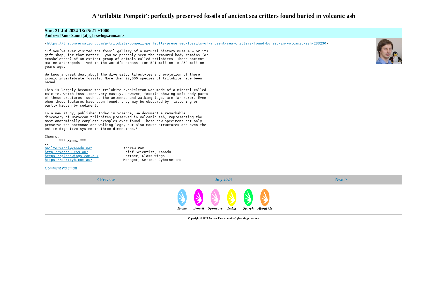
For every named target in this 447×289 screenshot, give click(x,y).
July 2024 (223, 179)
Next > (341, 179)
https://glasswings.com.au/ (72, 156)
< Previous (106, 179)
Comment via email (61, 168)
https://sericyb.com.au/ (68, 160)
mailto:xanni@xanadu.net (68, 148)
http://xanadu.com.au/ (66, 152)
